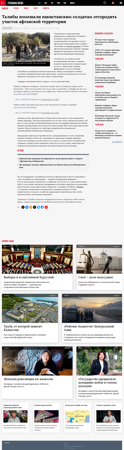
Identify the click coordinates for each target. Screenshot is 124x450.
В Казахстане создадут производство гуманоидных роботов (107, 41)
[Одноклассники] (30, 207)
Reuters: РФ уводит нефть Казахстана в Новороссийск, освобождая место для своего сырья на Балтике (108, 68)
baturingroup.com (77, 446)
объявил (79, 187)
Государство (18, 28)
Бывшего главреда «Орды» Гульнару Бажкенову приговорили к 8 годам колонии (108, 107)
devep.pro (72, 447)
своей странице (74, 46)
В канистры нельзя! (43, 405)
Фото (36, 8)
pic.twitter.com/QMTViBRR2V (26, 94)
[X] (23, 207)
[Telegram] (38, 207)
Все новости (117, 142)
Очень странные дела (106, 405)
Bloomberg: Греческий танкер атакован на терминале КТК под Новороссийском (107, 118)
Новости (5, 8)
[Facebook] (42, 207)
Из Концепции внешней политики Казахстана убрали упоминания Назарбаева (107, 80)
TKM (58, 3)
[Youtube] (46, 207)
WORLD (72, 3)
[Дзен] (34, 207)
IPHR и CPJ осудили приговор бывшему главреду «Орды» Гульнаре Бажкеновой (107, 52)
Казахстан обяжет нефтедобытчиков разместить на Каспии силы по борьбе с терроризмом (108, 96)
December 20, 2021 (50, 99)
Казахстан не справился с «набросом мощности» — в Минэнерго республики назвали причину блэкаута (108, 134)
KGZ (46, 3)
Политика (34, 28)
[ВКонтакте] (26, 207)
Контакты (6, 442)
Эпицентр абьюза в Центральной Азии (12, 406)
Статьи (16, 8)
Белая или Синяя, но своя (76, 405)
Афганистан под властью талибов (49, 28)
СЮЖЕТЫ (46, 8)
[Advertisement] (62, 225)
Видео (26, 8)
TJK (52, 3)
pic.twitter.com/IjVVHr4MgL (25, 107)
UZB (65, 3)
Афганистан (26, 28)
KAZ (39, 3)
